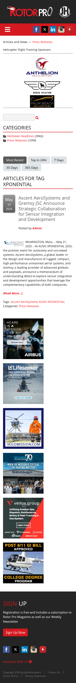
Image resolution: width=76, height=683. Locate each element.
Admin (37, 228)
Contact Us (54, 672)
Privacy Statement (35, 676)
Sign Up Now (15, 632)
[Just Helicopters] (38, 11)
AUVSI (43, 302)
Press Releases (17, 140)
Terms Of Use (10, 676)
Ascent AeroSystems (24, 302)
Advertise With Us (16, 662)
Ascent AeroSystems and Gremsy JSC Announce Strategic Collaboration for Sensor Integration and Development (44, 208)
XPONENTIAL (56, 302)
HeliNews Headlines (20, 136)
